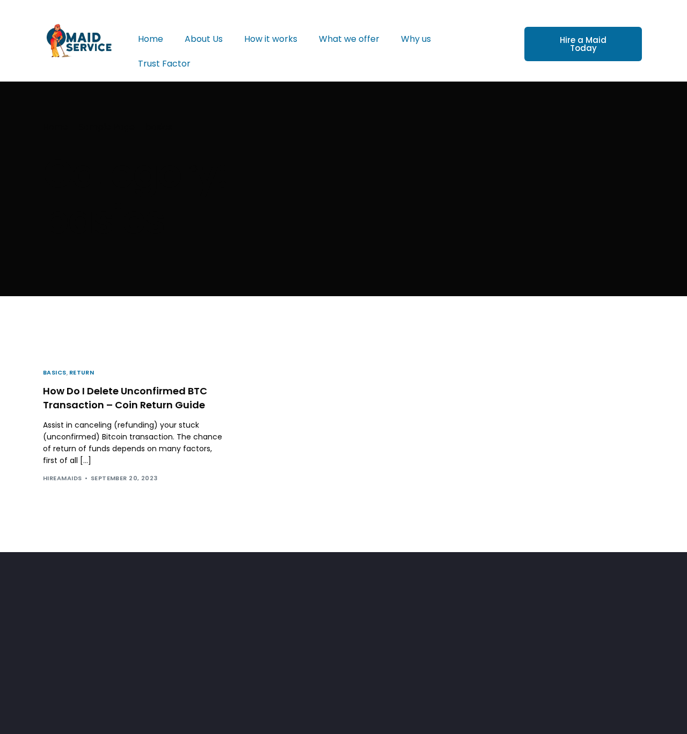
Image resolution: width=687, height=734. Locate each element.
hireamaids (62, 478)
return (81, 373)
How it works (270, 39)
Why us (416, 39)
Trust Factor (164, 63)
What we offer (349, 39)
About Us (204, 39)
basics (55, 373)
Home (150, 39)
